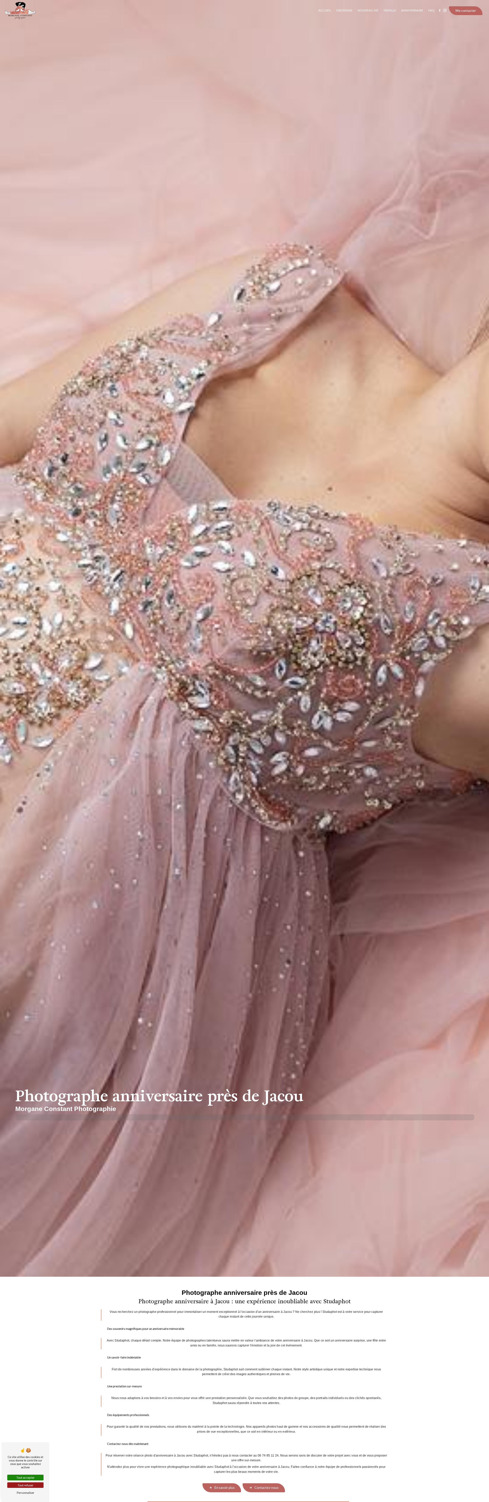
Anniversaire (412, 10)
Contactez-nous (266, 1488)
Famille (390, 10)
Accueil (324, 10)
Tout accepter (25, 1477)
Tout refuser (25, 1485)
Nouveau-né (368, 10)
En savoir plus (224, 1488)
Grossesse (344, 10)
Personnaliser (25, 1492)
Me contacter (465, 11)
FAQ (431, 10)
